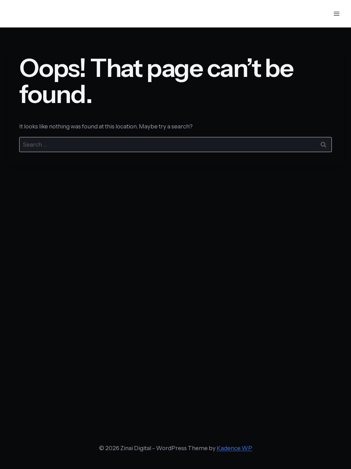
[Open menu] (336, 13)
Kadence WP (234, 448)
